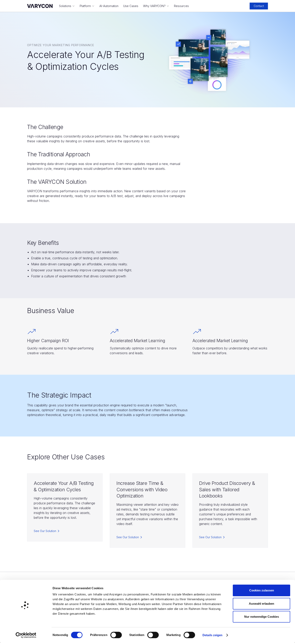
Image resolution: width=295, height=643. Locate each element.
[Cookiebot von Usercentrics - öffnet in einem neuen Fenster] (26, 635)
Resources (181, 6)
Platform (85, 6)
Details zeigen (212, 635)
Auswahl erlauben (261, 603)
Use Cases (130, 6)
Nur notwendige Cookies (261, 616)
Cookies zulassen (261, 590)
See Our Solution (45, 531)
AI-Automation (108, 6)
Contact (259, 6)
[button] (67, 6)
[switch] (116, 635)
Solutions (65, 6)
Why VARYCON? (154, 6)
